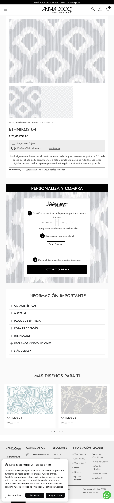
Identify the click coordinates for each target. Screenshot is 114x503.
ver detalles (54, 148)
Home (11, 122)
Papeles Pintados (23, 122)
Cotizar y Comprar (57, 269)
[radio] (56, 244)
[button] (5, 9)
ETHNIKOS (36, 122)
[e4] (57, 52)
